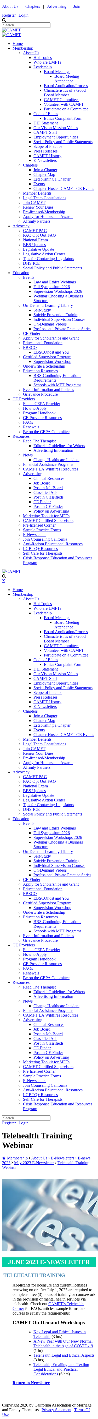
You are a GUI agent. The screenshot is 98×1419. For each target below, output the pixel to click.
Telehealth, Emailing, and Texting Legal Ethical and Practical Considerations (61, 1369)
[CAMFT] (11, 30)
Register (9, 15)
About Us (10, 6)
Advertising (56, 6)
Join (76, 6)
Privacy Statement (56, 1410)
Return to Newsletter (31, 1383)
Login (23, 15)
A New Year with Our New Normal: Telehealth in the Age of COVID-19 (63, 1343)
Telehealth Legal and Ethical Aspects (63, 1355)
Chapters (32, 6)
